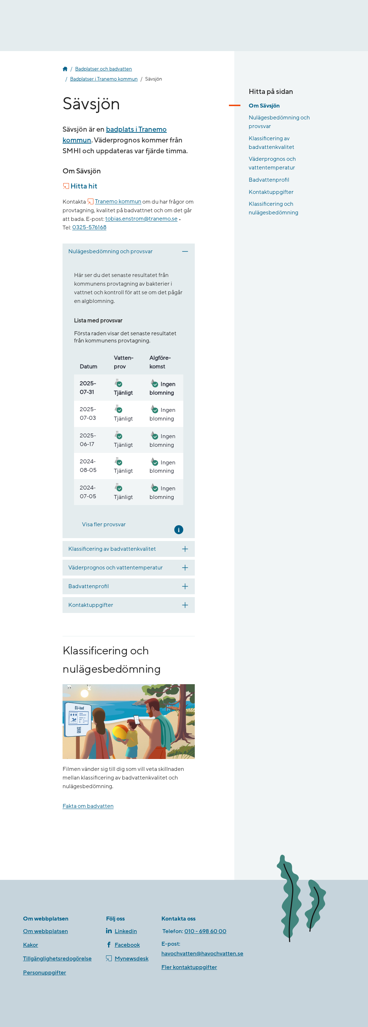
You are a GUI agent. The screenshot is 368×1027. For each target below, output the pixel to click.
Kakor (30, 945)
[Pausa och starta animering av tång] (308, 899)
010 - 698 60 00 (205, 931)
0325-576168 (89, 227)
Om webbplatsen (45, 931)
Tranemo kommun (118, 201)
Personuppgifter (44, 972)
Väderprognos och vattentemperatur (272, 163)
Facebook (127, 945)
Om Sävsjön (264, 105)
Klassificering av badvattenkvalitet (271, 143)
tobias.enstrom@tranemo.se (141, 219)
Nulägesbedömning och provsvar (279, 122)
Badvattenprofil (269, 179)
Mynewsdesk (131, 958)
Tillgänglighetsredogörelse (57, 958)
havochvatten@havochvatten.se (202, 953)
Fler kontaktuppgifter (189, 967)
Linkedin (126, 931)
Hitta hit (83, 186)
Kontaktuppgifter (271, 192)
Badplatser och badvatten (103, 69)
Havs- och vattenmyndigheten (65, 69)
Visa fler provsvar (104, 524)
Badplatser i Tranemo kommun (104, 79)
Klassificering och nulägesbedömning (273, 208)
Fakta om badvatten (88, 806)
